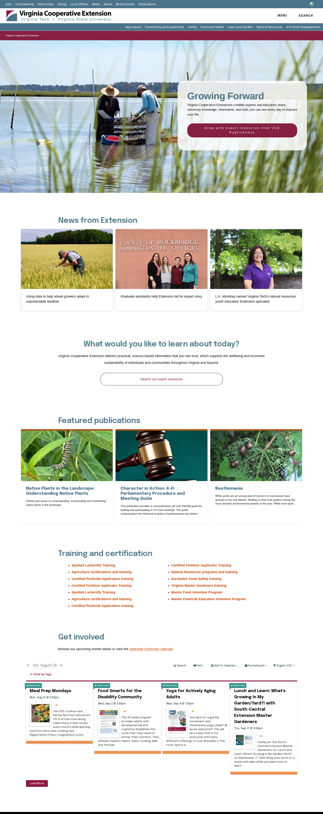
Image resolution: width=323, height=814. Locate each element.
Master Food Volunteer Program (196, 592)
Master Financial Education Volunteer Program (208, 599)
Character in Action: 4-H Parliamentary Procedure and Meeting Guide (153, 493)
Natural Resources (269, 27)
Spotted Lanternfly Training (93, 565)
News (96, 4)
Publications (147, 4)
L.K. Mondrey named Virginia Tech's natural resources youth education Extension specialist (255, 299)
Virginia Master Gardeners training (198, 585)
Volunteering (24, 4)
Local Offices (79, 4)
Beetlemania (229, 488)
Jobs (9, 4)
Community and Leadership (164, 27)
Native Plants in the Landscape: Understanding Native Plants (67, 491)
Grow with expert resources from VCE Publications (242, 130)
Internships (46, 4)
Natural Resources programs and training (204, 572)
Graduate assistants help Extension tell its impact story (161, 296)
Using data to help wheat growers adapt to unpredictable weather (57, 299)
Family (192, 27)
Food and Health (212, 27)
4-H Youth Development (303, 27)
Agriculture (133, 27)
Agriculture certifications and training (102, 572)
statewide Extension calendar (151, 649)
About (108, 4)
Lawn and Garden (240, 27)
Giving (62, 4)
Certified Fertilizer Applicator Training (102, 585)
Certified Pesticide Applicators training (102, 579)
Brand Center (125, 4)
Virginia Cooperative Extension (22, 35)
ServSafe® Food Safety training (196, 579)
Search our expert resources (161, 379)
